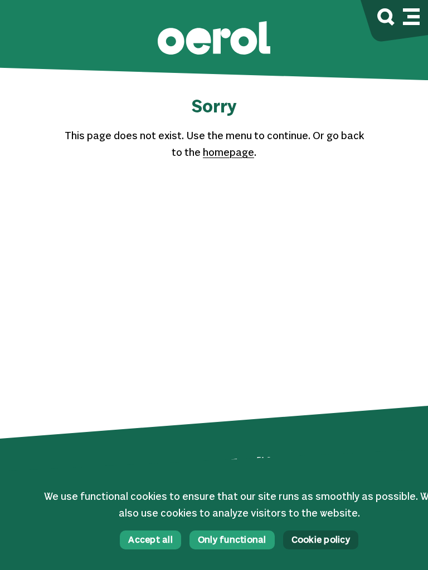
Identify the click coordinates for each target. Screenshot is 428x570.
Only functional (232, 540)
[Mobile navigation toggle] (411, 15)
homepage (228, 153)
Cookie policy (320, 540)
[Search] (386, 18)
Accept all (150, 540)
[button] (214, 39)
